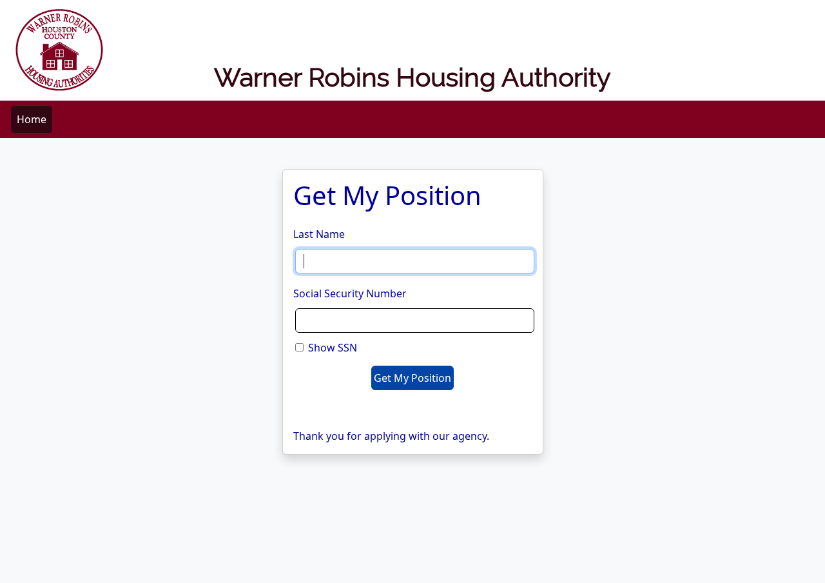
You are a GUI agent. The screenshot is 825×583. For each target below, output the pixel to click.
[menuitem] (31, 119)
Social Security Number (350, 293)
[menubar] (31, 119)
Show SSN (332, 348)
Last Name (319, 234)
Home (31, 119)
